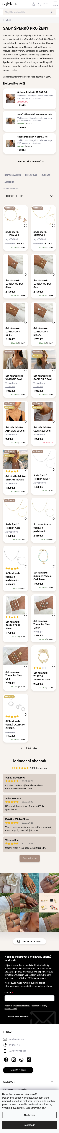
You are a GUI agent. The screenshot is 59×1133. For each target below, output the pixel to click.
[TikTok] (28, 1059)
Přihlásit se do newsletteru (18, 1017)
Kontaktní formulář (18, 1070)
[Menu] (55, 4)
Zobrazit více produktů (29, 161)
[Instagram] (13, 1059)
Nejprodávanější (13, 175)
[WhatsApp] (20, 1059)
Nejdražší (46, 175)
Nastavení (29, 1115)
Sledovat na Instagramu (32, 941)
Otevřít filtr (14, 196)
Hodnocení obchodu (29, 761)
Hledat (52, 12)
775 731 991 (15, 1045)
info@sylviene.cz (17, 1039)
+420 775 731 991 (17, 1051)
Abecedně (9, 182)
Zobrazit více (29, 858)
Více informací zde (35, 1107)
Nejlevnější (31, 175)
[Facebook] (5, 1059)
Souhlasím (29, 1125)
